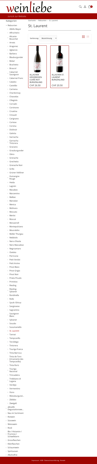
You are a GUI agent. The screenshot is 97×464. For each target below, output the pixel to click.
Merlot (12, 215)
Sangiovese (14, 306)
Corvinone (14, 107)
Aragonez (13, 46)
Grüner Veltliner (16, 172)
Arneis (12, 42)
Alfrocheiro (14, 32)
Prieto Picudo (15, 278)
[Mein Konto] (84, 6)
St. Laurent (37, 25)
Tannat (12, 334)
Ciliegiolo (13, 100)
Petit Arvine (14, 263)
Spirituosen (13, 451)
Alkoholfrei (12, 455)
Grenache (13, 158)
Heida (12, 182)
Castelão (13, 85)
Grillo (11, 169)
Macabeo (13, 189)
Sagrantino (14, 310)
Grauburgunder (16, 150)
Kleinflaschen (14, 444)
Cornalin (13, 104)
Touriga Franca (16, 349)
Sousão (12, 323)
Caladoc (13, 82)
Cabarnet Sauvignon (14, 73)
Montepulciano (16, 226)
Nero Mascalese (16, 245)
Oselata (12, 252)
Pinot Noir (14, 274)
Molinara (13, 208)
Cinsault (13, 115)
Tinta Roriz (14, 365)
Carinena (13, 89)
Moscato (13, 212)
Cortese (12, 122)
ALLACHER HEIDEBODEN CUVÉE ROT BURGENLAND (36, 79)
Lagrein (12, 186)
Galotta (12, 133)
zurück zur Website (17, 16)
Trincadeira (14, 375)
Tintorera (13, 345)
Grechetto (14, 161)
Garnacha (13, 137)
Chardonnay (14, 93)
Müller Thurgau (16, 234)
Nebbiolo (13, 237)
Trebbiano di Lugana (15, 380)
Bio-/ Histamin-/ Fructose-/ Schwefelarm (15, 434)
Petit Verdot (14, 259)
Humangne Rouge (14, 177)
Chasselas (13, 96)
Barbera (13, 53)
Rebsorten (12, 25)
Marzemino (14, 193)
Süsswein (12, 420)
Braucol (12, 68)
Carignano (14, 118)
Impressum (35, 460)
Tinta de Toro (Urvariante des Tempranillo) (16, 359)
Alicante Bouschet (13, 37)
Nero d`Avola (15, 241)
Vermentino (14, 388)
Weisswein (12, 424)
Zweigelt (13, 403)
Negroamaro (15, 248)
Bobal (12, 61)
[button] (80, 6)
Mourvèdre (14, 230)
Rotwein (11, 416)
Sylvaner (13, 319)
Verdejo (12, 385)
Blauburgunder (16, 57)
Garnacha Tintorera (13, 141)
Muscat (12, 219)
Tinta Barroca (15, 353)
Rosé (10, 428)
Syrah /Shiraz (15, 302)
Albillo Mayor (15, 29)
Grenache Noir (16, 165)
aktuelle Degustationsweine (16, 408)
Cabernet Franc (16, 78)
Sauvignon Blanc (14, 314)
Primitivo (13, 281)
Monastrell (14, 223)
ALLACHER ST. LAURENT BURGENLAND (58, 77)
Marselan (13, 201)
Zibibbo (12, 399)
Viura (11, 392)
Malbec (12, 197)
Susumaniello (15, 327)
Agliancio (13, 50)
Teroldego (14, 342)
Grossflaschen (14, 440)
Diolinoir (13, 129)
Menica (12, 204)
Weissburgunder (16, 396)
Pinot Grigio (14, 270)
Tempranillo (14, 338)
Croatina (13, 111)
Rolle (11, 299)
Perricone (13, 256)
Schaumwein (13, 447)
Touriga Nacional (13, 370)
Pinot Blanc (14, 267)
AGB (41, 460)
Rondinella (14, 295)
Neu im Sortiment (16, 413)
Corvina (12, 126)
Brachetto (13, 64)
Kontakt (62, 460)
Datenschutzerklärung (51, 460)
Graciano (13, 147)
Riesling (12, 285)
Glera (11, 154)
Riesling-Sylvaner (13, 290)
